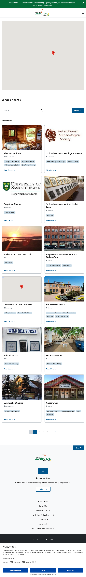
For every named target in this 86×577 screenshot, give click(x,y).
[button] (78, 447)
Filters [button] (76, 110)
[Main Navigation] (83, 12)
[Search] (42, 110)
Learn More (48, 5)
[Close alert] (83, 2)
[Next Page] (55, 432)
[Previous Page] (31, 432)
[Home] (42, 12)
